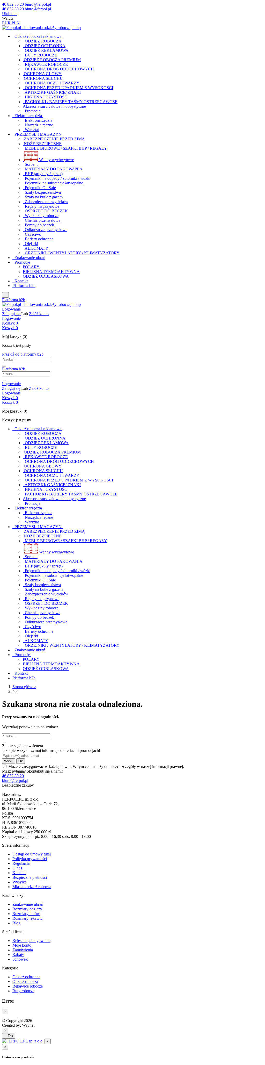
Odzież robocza (25, 981)
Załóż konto (39, 314)
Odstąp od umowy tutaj (31, 854)
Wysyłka (19, 882)
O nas (17, 868)
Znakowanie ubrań (27, 904)
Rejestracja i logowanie (31, 940)
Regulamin (21, 863)
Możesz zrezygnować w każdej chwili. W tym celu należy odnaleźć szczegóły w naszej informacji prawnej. (96, 766)
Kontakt (19, 872)
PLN (16, 23)
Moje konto (21, 945)
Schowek (20, 959)
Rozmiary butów (26, 913)
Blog (16, 923)
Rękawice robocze (27, 986)
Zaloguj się (11, 314)
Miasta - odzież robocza (31, 886)
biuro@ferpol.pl (15, 780)
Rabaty (18, 954)
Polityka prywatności (29, 859)
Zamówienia (22, 950)
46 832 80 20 (13, 776)
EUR (7, 23)
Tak (8, 1036)
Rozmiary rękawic (27, 918)
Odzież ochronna (26, 977)
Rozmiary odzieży (27, 909)
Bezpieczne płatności (29, 877)
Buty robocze (23, 991)
